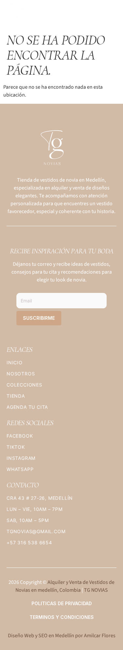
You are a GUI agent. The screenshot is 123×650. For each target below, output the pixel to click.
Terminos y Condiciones (62, 617)
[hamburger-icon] (109, 14)
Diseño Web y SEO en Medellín (41, 635)
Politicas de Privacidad (61, 603)
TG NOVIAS (96, 590)
